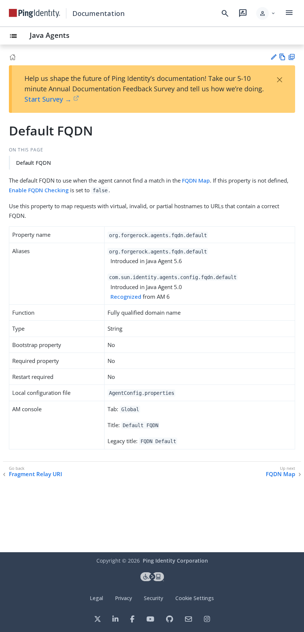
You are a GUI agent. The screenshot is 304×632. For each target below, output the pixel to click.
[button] (266, 13)
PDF (291, 56)
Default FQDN (33, 162)
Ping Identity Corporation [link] (175, 560)
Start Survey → (48, 99)
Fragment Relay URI (35, 474)
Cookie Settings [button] (194, 598)
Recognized (125, 296)
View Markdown (282, 56)
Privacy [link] (123, 598)
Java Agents (49, 35)
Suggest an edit (273, 56)
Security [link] (153, 598)
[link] (34, 13)
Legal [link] (96, 598)
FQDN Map (196, 180)
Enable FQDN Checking (39, 190)
